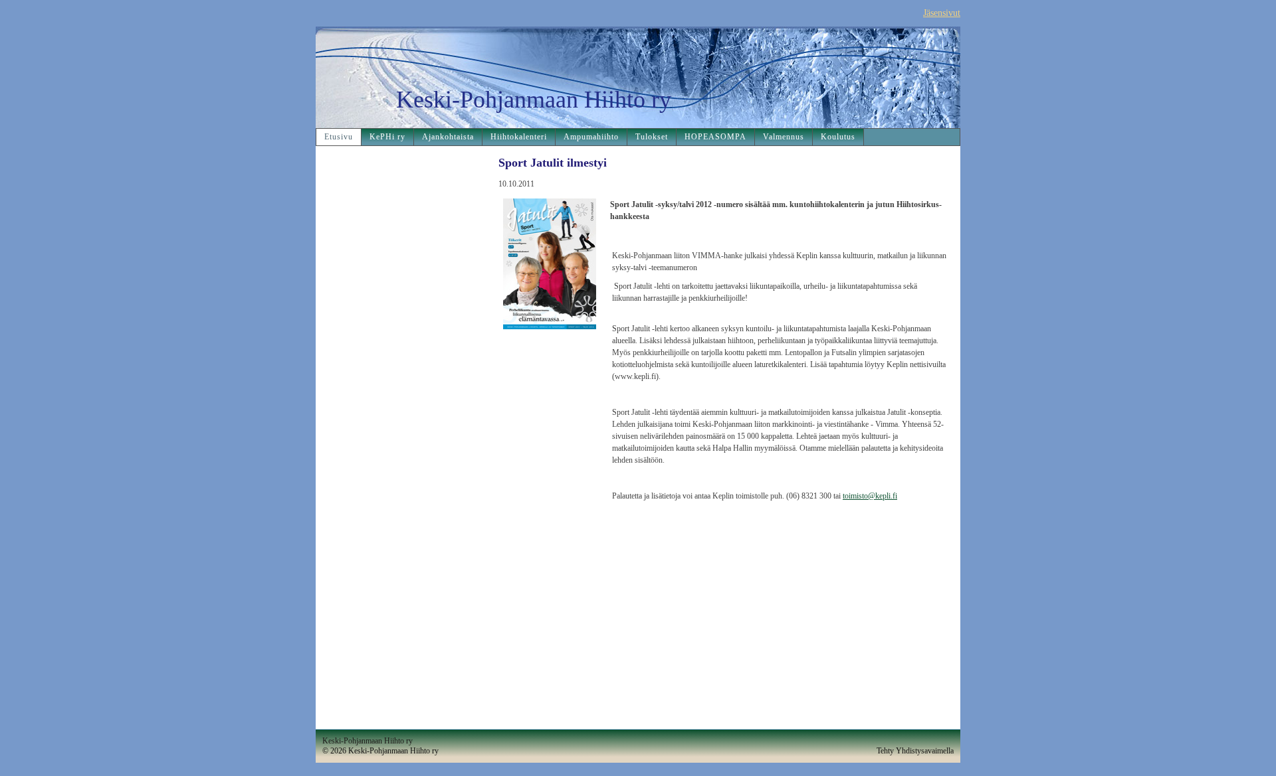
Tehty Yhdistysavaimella (915, 750)
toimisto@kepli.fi (870, 496)
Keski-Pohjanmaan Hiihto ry (533, 99)
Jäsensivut (941, 13)
